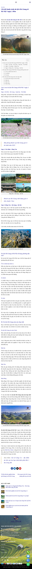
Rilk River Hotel (9, 450)
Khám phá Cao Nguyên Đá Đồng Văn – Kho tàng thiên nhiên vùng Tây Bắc (17, 486)
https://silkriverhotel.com (9, 537)
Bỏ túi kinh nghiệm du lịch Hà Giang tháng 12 (16, 490)
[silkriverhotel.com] (16, 2)
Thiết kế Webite (15, 567)
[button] (27, 60)
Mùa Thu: (8, 82)
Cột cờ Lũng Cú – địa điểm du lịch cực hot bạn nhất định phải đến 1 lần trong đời (16, 460)
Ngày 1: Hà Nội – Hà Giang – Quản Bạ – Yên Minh (16, 64)
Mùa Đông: (8, 83)
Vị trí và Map (4, 552)
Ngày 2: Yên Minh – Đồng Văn (12, 66)
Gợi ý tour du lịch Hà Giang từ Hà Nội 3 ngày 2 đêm (15, 62)
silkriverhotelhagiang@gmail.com (10, 535)
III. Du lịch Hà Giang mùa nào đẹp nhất (12, 76)
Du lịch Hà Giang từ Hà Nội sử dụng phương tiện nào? (16, 69)
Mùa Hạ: (7, 80)
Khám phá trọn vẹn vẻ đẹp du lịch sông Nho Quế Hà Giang (18, 501)
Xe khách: (8, 73)
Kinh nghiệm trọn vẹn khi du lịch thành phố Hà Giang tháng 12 (17, 506)
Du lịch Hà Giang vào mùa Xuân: (13, 78)
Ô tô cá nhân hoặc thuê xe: (11, 71)
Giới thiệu (3, 544)
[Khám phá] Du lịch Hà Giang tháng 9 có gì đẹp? (17, 495)
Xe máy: (7, 75)
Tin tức (3, 7)
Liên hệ (2, 549)
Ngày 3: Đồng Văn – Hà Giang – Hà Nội (14, 68)
